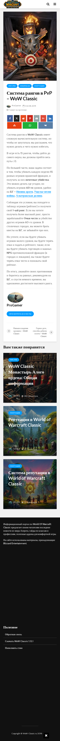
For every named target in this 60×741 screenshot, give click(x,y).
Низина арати (24, 191)
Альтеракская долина (29, 195)
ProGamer (16, 105)
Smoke (16, 395)
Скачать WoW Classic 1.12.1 (19, 641)
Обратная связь (13, 634)
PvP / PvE (12, 86)
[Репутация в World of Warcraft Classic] (30, 430)
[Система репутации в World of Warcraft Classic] (30, 483)
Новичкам (25, 86)
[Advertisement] (30, 585)
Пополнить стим (13, 648)
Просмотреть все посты (20, 314)
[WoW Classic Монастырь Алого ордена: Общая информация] (30, 377)
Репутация (39, 86)
